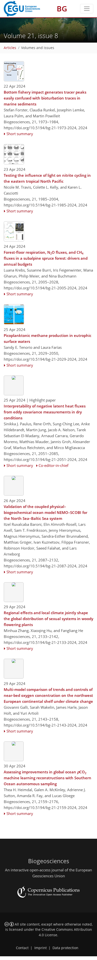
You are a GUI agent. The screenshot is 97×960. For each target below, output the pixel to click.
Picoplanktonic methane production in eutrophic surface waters (47, 338)
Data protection (65, 948)
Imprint (40, 948)
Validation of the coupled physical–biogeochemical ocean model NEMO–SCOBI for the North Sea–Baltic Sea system (45, 512)
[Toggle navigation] (86, 8)
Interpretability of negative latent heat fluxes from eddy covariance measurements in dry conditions (45, 412)
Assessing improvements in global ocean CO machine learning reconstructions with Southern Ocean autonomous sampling (47, 777)
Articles (10, 48)
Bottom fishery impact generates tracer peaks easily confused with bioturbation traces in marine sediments (45, 98)
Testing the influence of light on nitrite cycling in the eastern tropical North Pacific (47, 178)
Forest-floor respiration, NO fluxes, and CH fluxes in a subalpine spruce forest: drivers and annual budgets (46, 258)
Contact (22, 948)
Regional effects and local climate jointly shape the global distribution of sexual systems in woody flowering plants (48, 618)
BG (62, 8)
